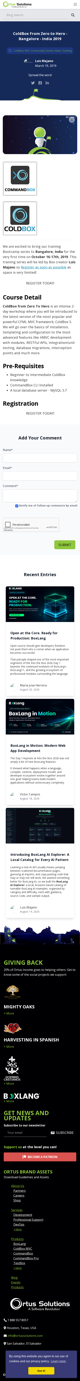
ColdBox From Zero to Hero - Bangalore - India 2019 (40, 36)
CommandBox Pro (26, 1258)
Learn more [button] (58, 1361)
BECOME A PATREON (42, 1157)
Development (22, 1215)
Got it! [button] (41, 1370)
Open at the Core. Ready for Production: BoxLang (34, 635)
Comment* (10, 486)
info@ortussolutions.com (25, 1336)
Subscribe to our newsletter (24, 1125)
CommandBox (23, 1253)
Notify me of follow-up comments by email (47, 505)
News (57, 50)
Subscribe (65, 1132)
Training (67, 50)
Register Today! (40, 283)
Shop (17, 1200)
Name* (8, 450)
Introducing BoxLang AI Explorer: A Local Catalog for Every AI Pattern (39, 857)
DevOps (18, 1224)
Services (17, 1210)
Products (17, 1239)
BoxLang (19, 1244)
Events (50, 50)
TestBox (19, 1263)
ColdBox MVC (22, 50)
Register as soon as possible (43, 267)
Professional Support (28, 1220)
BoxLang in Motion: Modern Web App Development (37, 748)
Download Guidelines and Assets (26, 1177)
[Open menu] (75, 4)
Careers (18, 1195)
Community (38, 50)
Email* (7, 468)
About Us (17, 1186)
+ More (9, 1013)
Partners (19, 1191)
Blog (14, 1278)
